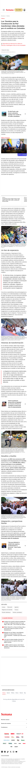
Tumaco (16, 609)
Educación (9, 607)
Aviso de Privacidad (6, 755)
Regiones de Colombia (7, 609)
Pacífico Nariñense (6, 612)
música (3, 607)
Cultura (8, 15)
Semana (3, 15)
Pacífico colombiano (17, 612)
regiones (16, 607)
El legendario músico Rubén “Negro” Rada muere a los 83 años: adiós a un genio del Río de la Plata (11, 200)
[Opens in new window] (5, 752)
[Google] (2, 752)
